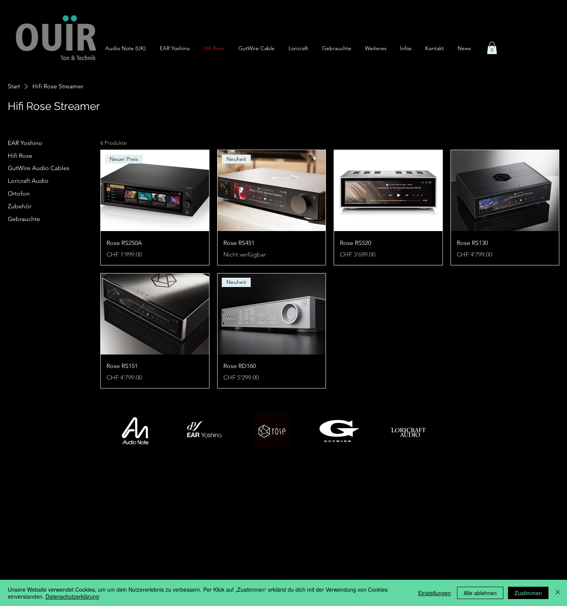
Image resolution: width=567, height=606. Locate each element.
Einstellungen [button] (434, 593)
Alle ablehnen (480, 593)
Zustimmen (528, 593)
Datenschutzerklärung (72, 596)
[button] (378, 48)
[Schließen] (557, 593)
